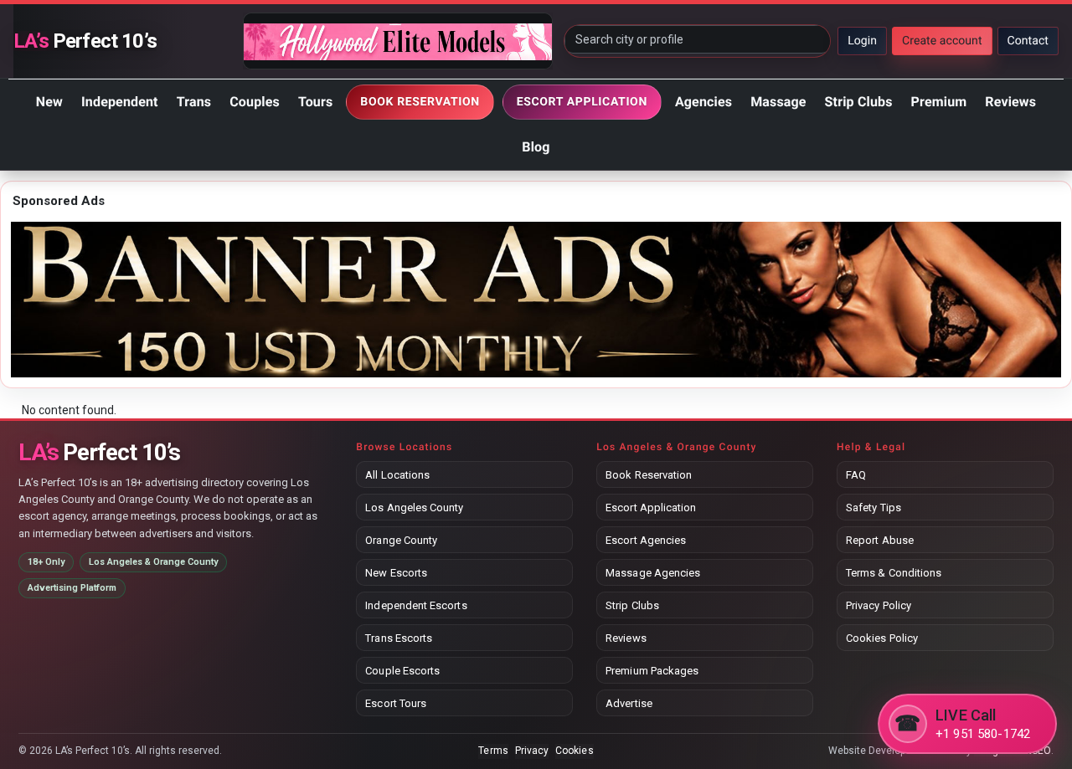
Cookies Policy (882, 638)
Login (862, 41)
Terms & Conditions (893, 572)
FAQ (856, 475)
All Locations (397, 475)
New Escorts (396, 572)
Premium (939, 102)
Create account (942, 41)
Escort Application (651, 507)
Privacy (532, 750)
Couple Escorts (402, 670)
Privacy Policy (878, 605)
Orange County (401, 540)
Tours (315, 102)
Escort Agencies (646, 540)
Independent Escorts (415, 605)
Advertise (629, 703)
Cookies (574, 750)
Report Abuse (880, 540)
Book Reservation (649, 475)
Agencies (703, 102)
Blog (535, 147)
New (49, 102)
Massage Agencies (653, 572)
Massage (778, 102)
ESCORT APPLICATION (582, 102)
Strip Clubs (859, 102)
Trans (194, 102)
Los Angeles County (414, 507)
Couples (254, 102)
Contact (1028, 41)
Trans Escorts (398, 638)
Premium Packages (652, 670)
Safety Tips (873, 507)
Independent (119, 102)
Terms (493, 750)
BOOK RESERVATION (419, 102)
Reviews (1010, 102)
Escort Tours (395, 703)
